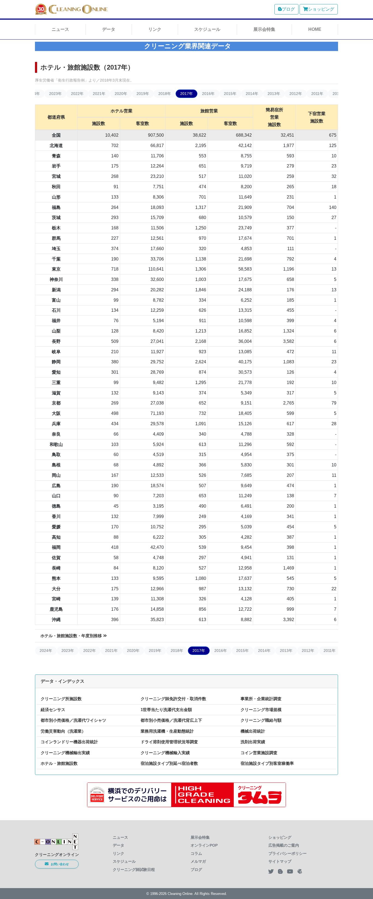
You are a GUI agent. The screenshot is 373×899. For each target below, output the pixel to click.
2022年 (77, 93)
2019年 (143, 93)
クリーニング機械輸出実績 (65, 752)
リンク (154, 29)
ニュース (60, 29)
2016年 (208, 93)
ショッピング (321, 9)
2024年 (46, 650)
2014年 (252, 93)
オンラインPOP (204, 845)
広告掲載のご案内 (283, 845)
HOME (314, 29)
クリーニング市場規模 (261, 709)
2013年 (274, 93)
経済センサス (53, 709)
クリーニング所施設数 (61, 698)
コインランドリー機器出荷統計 (69, 741)
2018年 (164, 93)
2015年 (230, 93)
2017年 (186, 93)
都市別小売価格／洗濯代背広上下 (171, 720)
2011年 (317, 93)
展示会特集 (264, 29)
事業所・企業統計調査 (261, 698)
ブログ (288, 9)
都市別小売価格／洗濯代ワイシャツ (73, 720)
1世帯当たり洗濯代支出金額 (166, 709)
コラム (196, 853)
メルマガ (198, 861)
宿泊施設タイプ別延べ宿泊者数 (169, 763)
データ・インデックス (62, 681)
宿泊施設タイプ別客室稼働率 (267, 763)
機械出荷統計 (253, 731)
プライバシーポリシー (287, 853)
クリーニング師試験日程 (134, 869)
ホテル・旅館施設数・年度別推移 (71, 635)
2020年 (121, 93)
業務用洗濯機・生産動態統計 (167, 731)
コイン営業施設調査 (259, 752)
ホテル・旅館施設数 (59, 763)
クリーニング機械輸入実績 (165, 752)
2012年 (295, 93)
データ (108, 29)
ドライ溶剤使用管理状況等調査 (169, 741)
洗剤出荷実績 (253, 741)
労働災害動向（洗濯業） (63, 731)
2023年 (55, 93)
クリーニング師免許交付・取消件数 (173, 698)
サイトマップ (279, 861)
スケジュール (207, 29)
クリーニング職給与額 (261, 720)
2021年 (99, 93)
